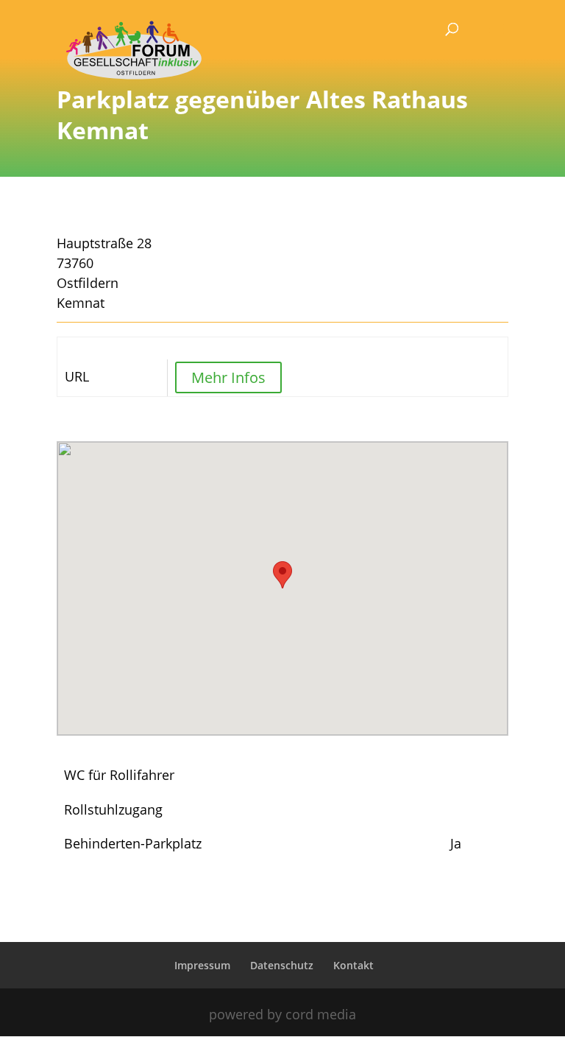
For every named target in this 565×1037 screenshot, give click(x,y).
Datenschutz (281, 965)
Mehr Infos (228, 377)
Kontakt (353, 965)
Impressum (202, 965)
